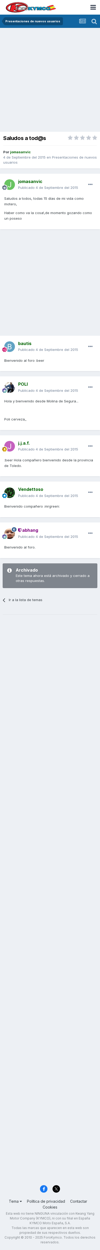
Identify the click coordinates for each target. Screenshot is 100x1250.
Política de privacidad (46, 1201)
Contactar (78, 1201)
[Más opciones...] (90, 184)
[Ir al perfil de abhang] (9, 533)
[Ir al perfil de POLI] (9, 387)
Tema (14, 1201)
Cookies (50, 1207)
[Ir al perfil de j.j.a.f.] (9, 446)
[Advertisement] (50, 80)
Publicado (48, 187)
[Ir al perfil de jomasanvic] (9, 184)
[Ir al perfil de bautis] (9, 346)
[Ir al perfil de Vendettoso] (9, 492)
